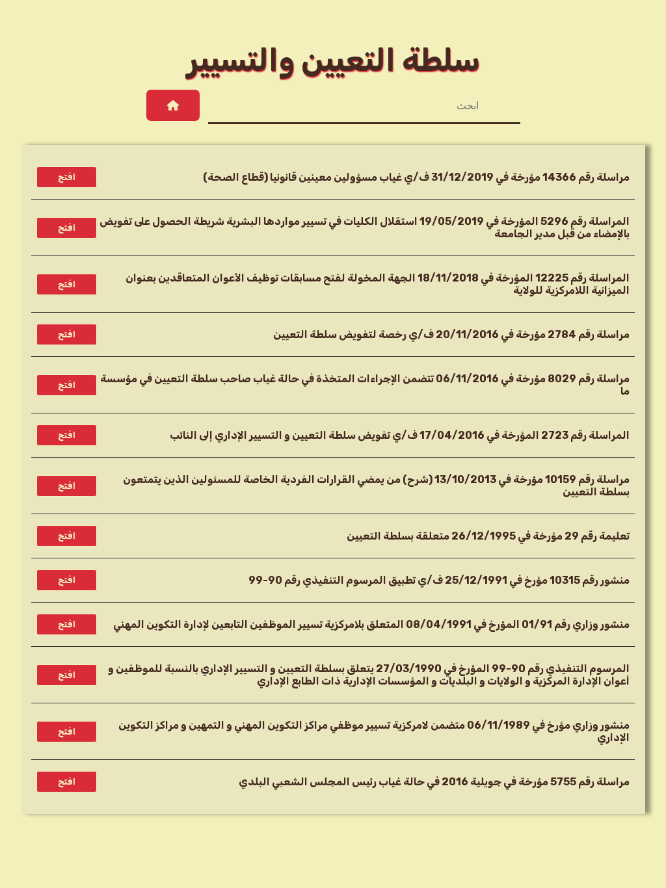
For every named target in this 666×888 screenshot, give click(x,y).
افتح (66, 177)
